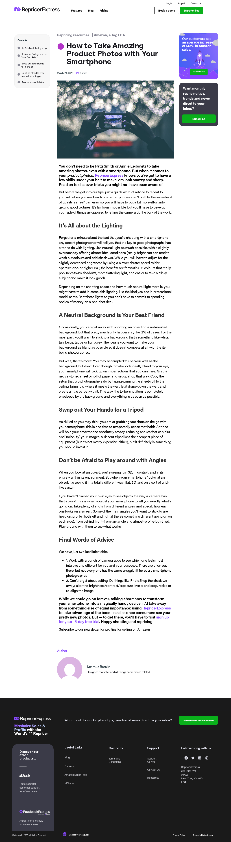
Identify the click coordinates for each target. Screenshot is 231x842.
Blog (67, 757)
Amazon (100, 34)
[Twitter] (192, 757)
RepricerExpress (109, 175)
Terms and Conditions (115, 759)
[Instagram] (206, 757)
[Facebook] (186, 757)
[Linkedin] (199, 757)
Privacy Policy (179, 835)
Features (69, 766)
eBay (112, 34)
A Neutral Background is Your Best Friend (33, 55)
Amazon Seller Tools (75, 774)
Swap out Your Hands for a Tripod (32, 65)
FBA (121, 34)
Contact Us (153, 769)
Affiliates (69, 783)
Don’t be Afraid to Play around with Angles (32, 74)
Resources (153, 777)
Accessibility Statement (203, 835)
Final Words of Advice (32, 82)
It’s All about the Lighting (34, 47)
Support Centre (151, 759)
